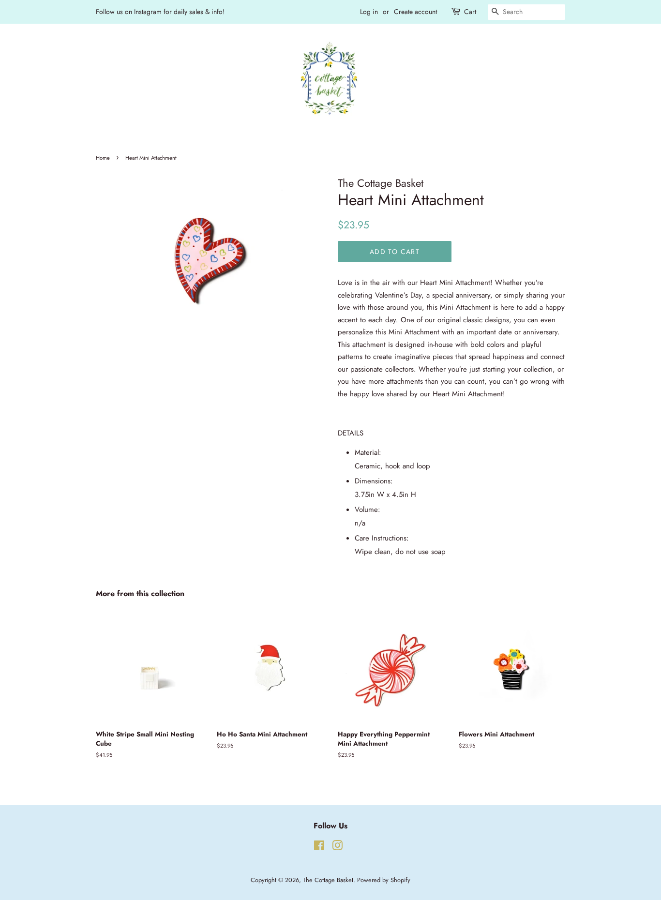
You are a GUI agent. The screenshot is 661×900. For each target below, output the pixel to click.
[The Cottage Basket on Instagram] (337, 847)
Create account (415, 11)
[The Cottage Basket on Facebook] (319, 847)
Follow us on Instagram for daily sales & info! (160, 11)
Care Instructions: (383, 538)
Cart (470, 11)
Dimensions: (375, 481)
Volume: (369, 509)
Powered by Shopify (383, 880)
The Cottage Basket (328, 880)
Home (103, 158)
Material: (369, 452)
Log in (369, 11)
